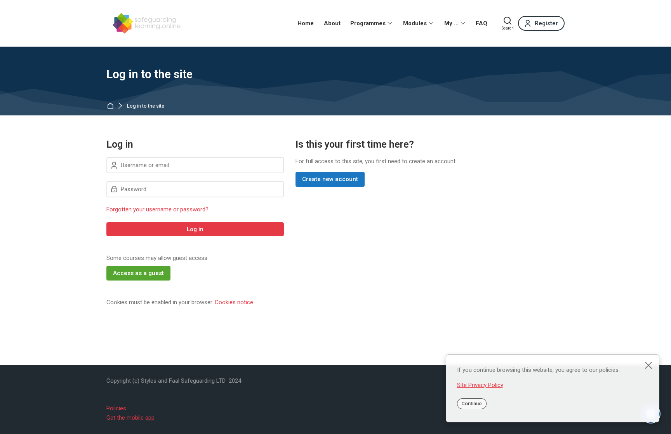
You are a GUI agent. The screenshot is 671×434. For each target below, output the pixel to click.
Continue (471, 403)
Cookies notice (234, 302)
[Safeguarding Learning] (145, 23)
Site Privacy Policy (480, 385)
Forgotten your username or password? (157, 209)
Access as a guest (138, 273)
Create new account (330, 179)
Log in (195, 229)
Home (111, 106)
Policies (116, 408)
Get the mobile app (130, 417)
